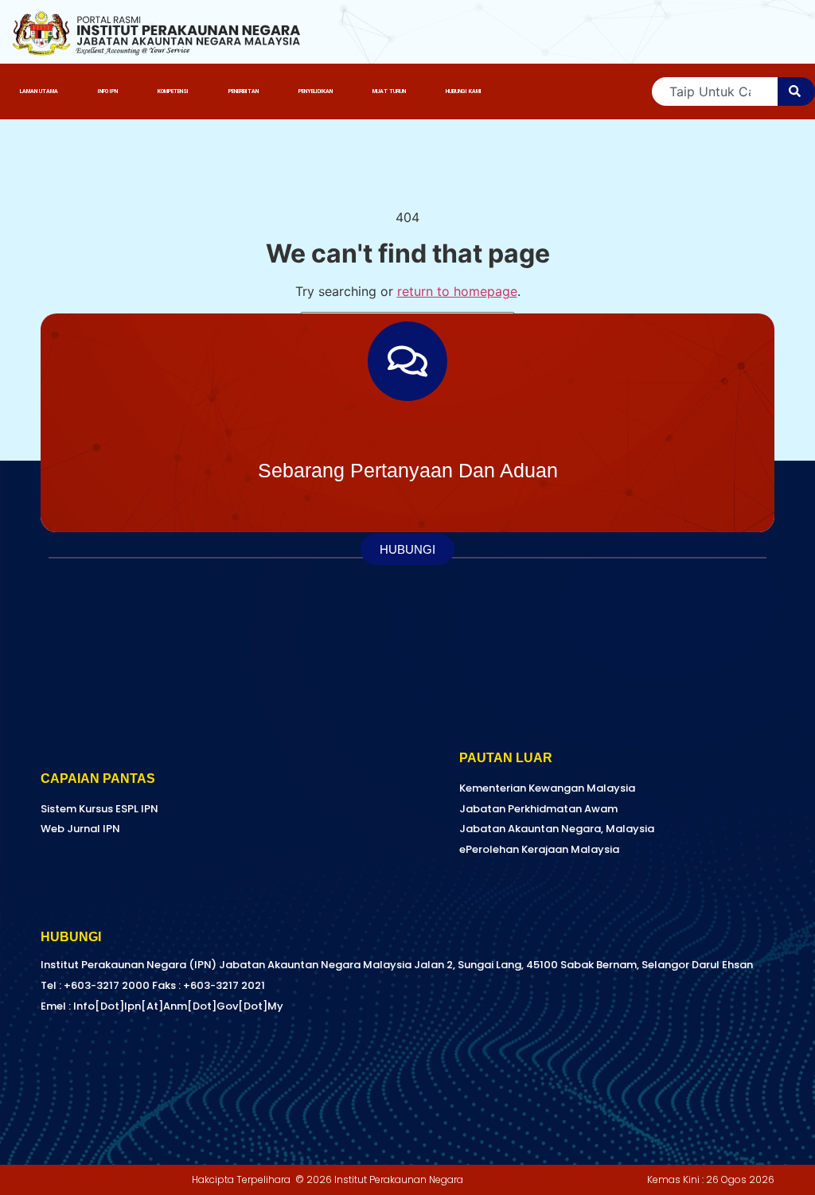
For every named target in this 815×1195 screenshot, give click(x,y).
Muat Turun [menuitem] (389, 91)
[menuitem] (108, 92)
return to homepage (457, 291)
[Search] (796, 91)
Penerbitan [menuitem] (243, 91)
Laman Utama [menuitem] (39, 91)
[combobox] (715, 91)
